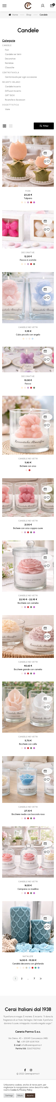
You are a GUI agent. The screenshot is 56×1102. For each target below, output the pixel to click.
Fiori (28, 191)
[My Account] (43, 6)
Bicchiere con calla (28, 744)
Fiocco (28, 383)
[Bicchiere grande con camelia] (28, 636)
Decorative (28, 252)
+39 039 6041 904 (30, 1041)
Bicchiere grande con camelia (28, 669)
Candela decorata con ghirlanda (28, 963)
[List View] (10, 126)
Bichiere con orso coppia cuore (28, 528)
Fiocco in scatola (28, 260)
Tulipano (28, 198)
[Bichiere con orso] (28, 425)
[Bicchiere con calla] (28, 707)
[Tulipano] (28, 161)
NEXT (41, 978)
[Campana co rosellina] (28, 852)
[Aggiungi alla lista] (47, 161)
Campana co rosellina (28, 889)
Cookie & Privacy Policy (21, 1090)
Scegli (45, 153)
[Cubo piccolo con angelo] (28, 297)
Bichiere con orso (28, 466)
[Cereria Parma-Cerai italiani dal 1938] (28, 5)
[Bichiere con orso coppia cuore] (28, 497)
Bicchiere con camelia (28, 603)
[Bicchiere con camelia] (28, 566)
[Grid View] (4, 126)
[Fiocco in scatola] (28, 229)
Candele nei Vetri (28, 327)
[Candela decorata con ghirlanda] (28, 926)
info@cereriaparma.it (31, 1045)
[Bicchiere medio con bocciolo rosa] (28, 779)
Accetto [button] (30, 1095)
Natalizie (28, 956)
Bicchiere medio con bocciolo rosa (28, 814)
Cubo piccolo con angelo (28, 334)
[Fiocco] (28, 359)
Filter (46, 126)
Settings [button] (9, 1095)
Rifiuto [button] (20, 1095)
